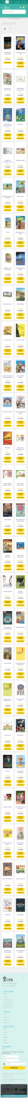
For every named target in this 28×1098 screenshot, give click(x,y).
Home (11, 18)
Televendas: (10, 983)
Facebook (5, 1032)
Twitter (4, 1035)
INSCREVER (14, 1067)
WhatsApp (5, 1042)
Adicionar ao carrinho (20, 63)
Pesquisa (16, 18)
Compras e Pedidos (7, 1002)
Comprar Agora (20, 66)
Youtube (5, 1040)
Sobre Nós (5, 997)
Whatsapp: (10, 986)
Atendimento (6, 1017)
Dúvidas (5, 1020)
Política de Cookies (7, 1007)
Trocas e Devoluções (8, 1000)
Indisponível (7, 62)
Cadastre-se (6, 1022)
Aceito (14, 1096)
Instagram (5, 1037)
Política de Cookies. (16, 1090)
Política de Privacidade (8, 1005)
